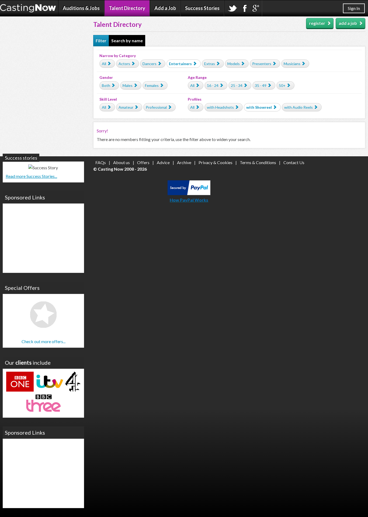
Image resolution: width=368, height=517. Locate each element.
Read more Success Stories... (31, 176)
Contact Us (293, 162)
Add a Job (165, 8)
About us (121, 162)
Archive (184, 162)
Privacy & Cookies (215, 162)
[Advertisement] (43, 237)
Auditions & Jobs (81, 8)
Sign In (354, 8)
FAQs (100, 162)
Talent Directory (127, 8)
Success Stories (202, 8)
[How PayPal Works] (189, 193)
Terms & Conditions (258, 162)
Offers (143, 162)
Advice (163, 162)
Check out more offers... (43, 341)
